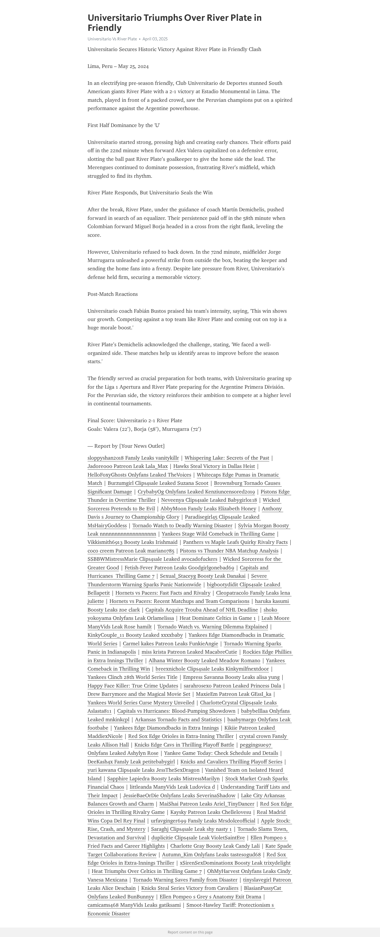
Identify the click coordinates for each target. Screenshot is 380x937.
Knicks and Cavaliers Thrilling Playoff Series (231, 761)
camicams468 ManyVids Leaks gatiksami (134, 905)
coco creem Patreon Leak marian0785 (131, 550)
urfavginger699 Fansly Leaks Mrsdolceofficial (203, 820)
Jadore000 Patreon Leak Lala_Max (128, 466)
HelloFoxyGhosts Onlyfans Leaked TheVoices (139, 474)
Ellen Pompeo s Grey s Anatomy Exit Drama (210, 896)
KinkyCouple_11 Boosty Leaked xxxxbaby (135, 635)
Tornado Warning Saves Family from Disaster (185, 879)
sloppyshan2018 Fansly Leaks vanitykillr (133, 458)
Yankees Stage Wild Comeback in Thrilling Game (218, 534)
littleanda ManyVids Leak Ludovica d (172, 787)
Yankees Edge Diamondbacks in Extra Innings (166, 728)
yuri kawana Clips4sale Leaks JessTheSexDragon (144, 770)
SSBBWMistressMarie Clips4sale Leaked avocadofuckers (152, 559)
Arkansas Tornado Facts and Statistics (178, 719)
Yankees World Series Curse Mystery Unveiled (141, 702)
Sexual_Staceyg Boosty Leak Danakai (203, 576)
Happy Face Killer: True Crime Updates (133, 685)
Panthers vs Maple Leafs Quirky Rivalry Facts (235, 542)
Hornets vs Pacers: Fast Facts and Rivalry (162, 593)
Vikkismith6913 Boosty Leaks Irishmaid (133, 542)
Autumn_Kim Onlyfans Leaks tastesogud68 (211, 854)
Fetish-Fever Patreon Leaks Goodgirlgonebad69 (179, 567)
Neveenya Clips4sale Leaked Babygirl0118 (209, 500)
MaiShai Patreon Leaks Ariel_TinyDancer (206, 804)
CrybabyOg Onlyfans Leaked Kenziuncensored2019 (196, 491)
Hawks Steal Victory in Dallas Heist (214, 466)
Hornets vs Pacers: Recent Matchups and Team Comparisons (179, 601)
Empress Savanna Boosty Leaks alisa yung (231, 677)
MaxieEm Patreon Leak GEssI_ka (233, 694)
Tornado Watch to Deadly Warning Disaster (182, 525)
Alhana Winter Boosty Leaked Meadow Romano (204, 660)
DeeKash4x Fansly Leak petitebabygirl (131, 761)
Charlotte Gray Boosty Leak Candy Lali (215, 846)
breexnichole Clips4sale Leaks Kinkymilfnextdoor (212, 669)
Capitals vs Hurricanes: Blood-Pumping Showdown (176, 711)
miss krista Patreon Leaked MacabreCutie (189, 652)
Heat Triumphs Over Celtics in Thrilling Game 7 (147, 871)
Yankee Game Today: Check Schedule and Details (221, 753)
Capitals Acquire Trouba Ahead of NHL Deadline (201, 609)
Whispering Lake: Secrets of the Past (227, 458)
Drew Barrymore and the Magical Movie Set (139, 694)
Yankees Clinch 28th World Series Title (133, 677)
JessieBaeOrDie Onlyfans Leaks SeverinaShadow (179, 795)
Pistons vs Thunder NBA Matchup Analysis (229, 550)
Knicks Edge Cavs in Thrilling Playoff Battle (184, 744)
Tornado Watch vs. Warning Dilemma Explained (212, 626)
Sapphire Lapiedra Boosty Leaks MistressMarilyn (163, 778)
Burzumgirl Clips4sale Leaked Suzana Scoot (158, 483)
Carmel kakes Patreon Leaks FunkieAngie (170, 643)
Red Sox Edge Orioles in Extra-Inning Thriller (181, 736)
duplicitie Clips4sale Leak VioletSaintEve (198, 837)
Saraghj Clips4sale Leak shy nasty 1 (191, 829)
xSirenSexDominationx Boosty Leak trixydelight (235, 863)
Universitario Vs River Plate (112, 39)
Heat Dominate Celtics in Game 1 (218, 618)
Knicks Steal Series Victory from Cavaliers (189, 888)
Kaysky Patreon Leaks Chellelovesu (210, 812)
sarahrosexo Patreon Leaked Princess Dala (232, 685)
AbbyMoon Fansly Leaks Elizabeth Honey (208, 508)
